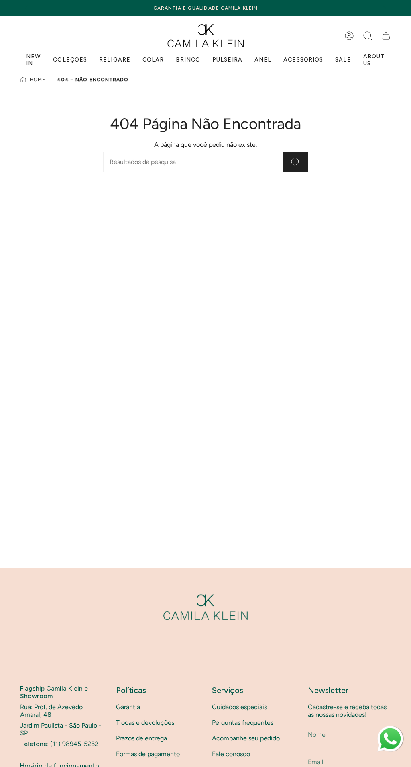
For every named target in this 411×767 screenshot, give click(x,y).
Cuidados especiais (239, 707)
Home (37, 79)
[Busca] (295, 162)
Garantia (128, 707)
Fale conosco (231, 754)
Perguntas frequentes (242, 722)
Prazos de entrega (141, 738)
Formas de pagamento (148, 754)
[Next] (384, 8)
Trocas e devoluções (145, 722)
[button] (367, 35)
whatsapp (390, 730)
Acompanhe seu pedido (246, 738)
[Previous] (26, 8)
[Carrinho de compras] (386, 35)
